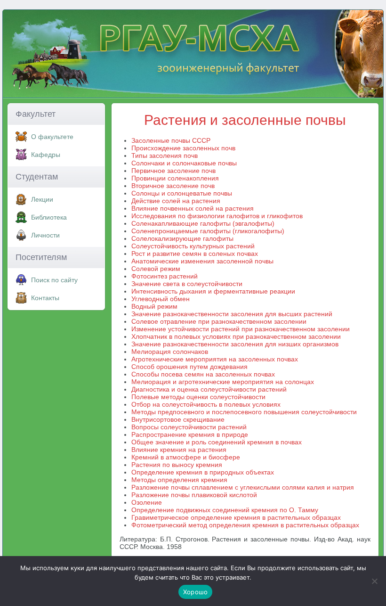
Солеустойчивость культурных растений (193, 246)
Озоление (146, 502)
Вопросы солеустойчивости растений (189, 427)
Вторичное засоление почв (173, 185)
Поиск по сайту (54, 280)
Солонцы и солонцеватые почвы (181, 193)
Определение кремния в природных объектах (202, 472)
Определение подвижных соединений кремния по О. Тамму (224, 510)
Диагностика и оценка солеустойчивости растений (209, 389)
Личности (45, 235)
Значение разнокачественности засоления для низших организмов (234, 344)
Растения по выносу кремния (176, 464)
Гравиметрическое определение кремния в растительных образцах (236, 517)
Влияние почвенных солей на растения (192, 208)
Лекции (42, 199)
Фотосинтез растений (164, 276)
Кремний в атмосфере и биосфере (185, 457)
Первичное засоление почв (173, 170)
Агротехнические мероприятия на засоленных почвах (214, 359)
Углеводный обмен (160, 299)
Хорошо (195, 592)
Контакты (45, 298)
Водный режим (154, 306)
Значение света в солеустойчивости (186, 283)
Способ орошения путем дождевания (189, 366)
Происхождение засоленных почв (183, 148)
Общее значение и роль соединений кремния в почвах (216, 442)
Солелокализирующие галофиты (182, 238)
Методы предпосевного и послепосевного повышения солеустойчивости (244, 412)
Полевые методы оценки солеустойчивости (198, 397)
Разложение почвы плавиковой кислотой (194, 495)
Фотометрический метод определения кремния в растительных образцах (245, 525)
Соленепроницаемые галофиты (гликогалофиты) (207, 231)
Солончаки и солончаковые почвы (184, 163)
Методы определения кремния (179, 479)
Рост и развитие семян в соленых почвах (194, 253)
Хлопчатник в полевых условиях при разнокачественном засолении (236, 336)
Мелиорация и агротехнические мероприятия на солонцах (222, 381)
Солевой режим (155, 268)
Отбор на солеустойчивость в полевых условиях (206, 404)
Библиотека (49, 217)
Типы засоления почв (164, 155)
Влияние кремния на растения (178, 449)
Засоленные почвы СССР (170, 140)
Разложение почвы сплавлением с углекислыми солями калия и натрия (242, 487)
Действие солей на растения (175, 201)
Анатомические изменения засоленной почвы (202, 261)
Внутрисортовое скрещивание (178, 419)
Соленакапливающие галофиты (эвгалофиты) (202, 223)
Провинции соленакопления (175, 178)
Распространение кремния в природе (189, 434)
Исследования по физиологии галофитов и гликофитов (217, 216)
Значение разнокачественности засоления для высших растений (231, 314)
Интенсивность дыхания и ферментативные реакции (213, 291)
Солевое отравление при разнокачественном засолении (218, 321)
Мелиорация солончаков (169, 351)
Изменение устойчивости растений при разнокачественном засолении (240, 329)
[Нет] (374, 581)
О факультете (52, 136)
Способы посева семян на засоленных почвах (203, 374)
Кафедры (45, 154)
